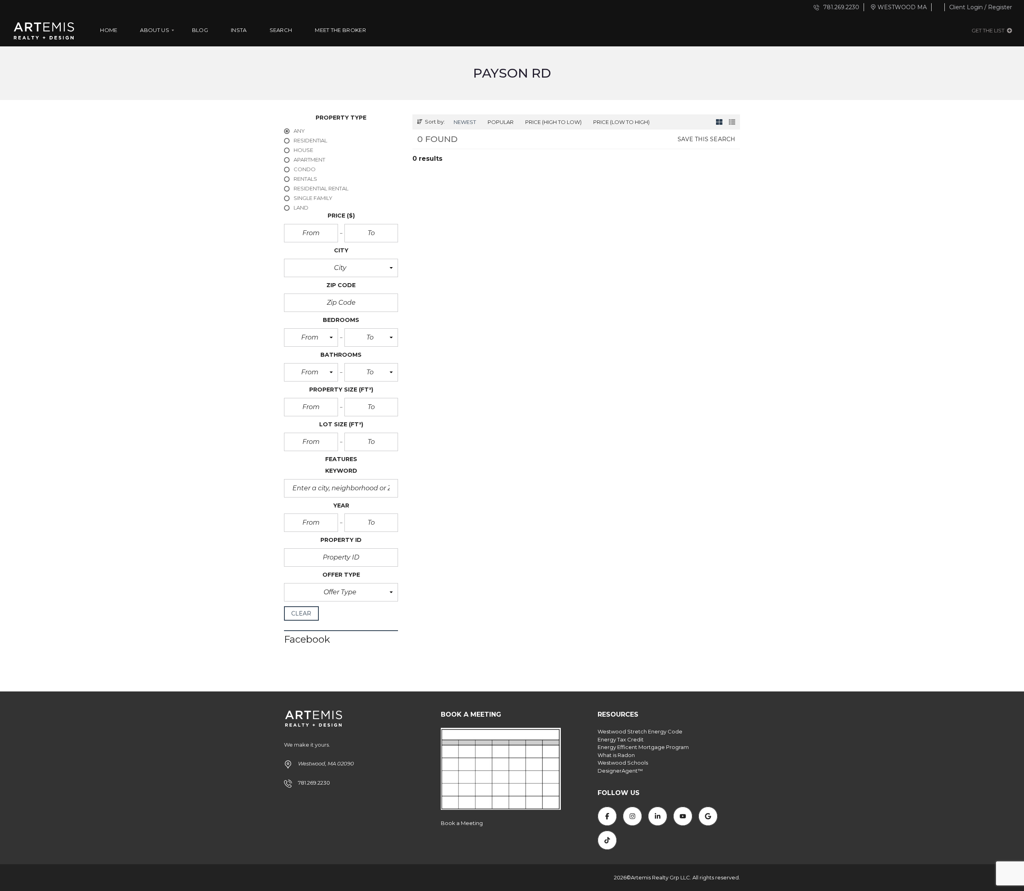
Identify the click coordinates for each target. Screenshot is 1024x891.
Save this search (706, 139)
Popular (501, 122)
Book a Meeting (462, 823)
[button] (341, 268)
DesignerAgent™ (620, 770)
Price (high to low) (553, 122)
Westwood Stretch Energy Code (640, 731)
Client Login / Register (980, 7)
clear (301, 613)
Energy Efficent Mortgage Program (643, 747)
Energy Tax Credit (621, 739)
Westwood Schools (623, 762)
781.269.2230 (840, 7)
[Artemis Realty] (44, 30)
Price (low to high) (621, 122)
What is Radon (616, 755)
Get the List (989, 30)
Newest (465, 122)
